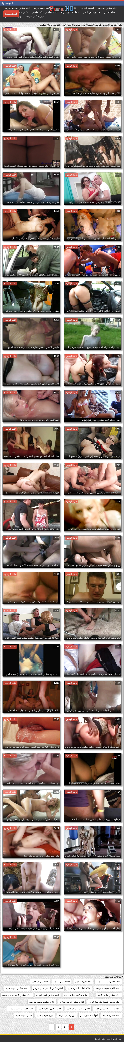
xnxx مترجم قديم (40, 981)
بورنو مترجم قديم (45, 1015)
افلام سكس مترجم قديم (78, 1008)
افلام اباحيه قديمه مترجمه (108, 988)
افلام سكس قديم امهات (47, 995)
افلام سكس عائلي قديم (109, 995)
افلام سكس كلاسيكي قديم (107, 1008)
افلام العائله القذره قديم (79, 988)
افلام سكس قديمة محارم (72, 1002)
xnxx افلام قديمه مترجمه (108, 981)
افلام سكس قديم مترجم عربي (16, 995)
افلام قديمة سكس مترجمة (20, 1008)
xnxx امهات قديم (83, 981)
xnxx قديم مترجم (61, 981)
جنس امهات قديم (24, 1015)
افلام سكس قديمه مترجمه (42, 1002)
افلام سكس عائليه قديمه (76, 995)
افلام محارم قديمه (111, 1015)
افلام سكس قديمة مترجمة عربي (104, 1002)
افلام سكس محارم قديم (50, 1008)
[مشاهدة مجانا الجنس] (49, 14)
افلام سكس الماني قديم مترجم (48, 988)
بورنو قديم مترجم (67, 1015)
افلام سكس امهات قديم (16, 988)
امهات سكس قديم (89, 1015)
